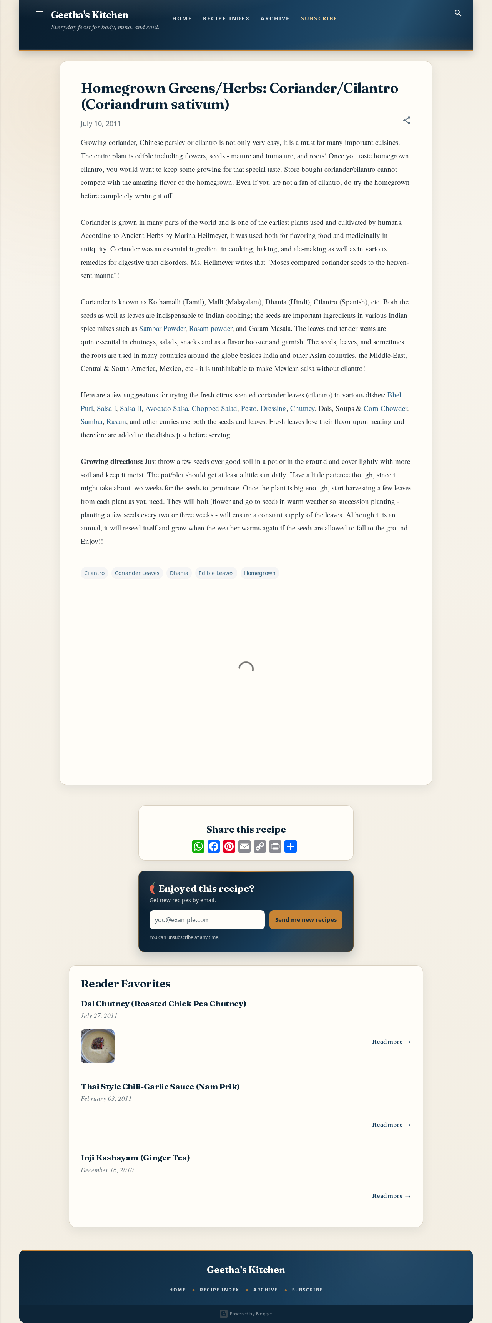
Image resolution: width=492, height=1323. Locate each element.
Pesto (249, 408)
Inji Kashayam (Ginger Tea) (135, 1157)
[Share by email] (244, 846)
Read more (391, 1043)
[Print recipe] (275, 846)
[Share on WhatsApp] (198, 846)
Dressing (273, 408)
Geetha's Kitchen (89, 15)
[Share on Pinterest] (229, 846)
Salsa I (106, 408)
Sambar (92, 421)
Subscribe (319, 18)
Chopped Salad (214, 408)
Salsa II (130, 408)
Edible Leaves (216, 573)
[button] (406, 121)
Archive (275, 18)
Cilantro (94, 573)
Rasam (116, 421)
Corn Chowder (385, 408)
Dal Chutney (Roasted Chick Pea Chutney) (163, 1003)
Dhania (179, 573)
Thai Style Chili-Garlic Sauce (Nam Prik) (160, 1086)
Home (182, 18)
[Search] (458, 13)
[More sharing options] (290, 846)
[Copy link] (260, 846)
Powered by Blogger (250, 1313)
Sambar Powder (162, 328)
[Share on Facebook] (214, 846)
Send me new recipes (306, 919)
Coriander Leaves (137, 573)
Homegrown (260, 573)
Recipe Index (226, 18)
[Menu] (39, 13)
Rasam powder (210, 328)
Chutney (302, 408)
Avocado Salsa (166, 408)
